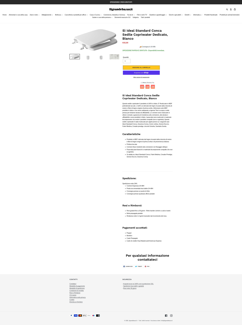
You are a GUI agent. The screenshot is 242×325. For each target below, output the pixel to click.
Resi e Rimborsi (74, 293)
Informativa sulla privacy (77, 297)
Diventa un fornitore (76, 302)
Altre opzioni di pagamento (141, 77)
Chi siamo (72, 295)
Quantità (126, 57)
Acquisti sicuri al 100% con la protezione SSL (138, 284)
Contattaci (72, 284)
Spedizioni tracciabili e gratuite (133, 286)
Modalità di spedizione (77, 288)
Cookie (71, 299)
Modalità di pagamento (77, 286)
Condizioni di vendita (76, 290)
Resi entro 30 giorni (129, 288)
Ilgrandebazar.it (133, 320)
